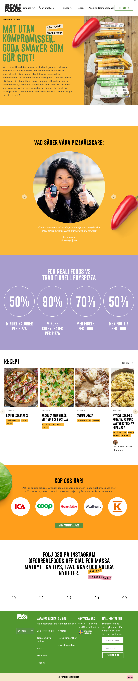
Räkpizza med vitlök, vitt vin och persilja (55, 409)
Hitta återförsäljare (47, 615)
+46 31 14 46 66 (87, 615)
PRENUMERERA (113, 646)
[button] (24, 192)
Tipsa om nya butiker (44, 631)
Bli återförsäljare (46, 622)
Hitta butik (124, 7)
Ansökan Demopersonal (101, 7)
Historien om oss (67, 615)
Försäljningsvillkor (67, 629)
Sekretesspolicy (66, 636)
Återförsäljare (46, 7)
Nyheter (62, 622)
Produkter (42, 647)
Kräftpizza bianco (17, 407)
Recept (80, 7)
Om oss (27, 7)
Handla (65, 7)
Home (5, 20)
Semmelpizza (85, 407)
